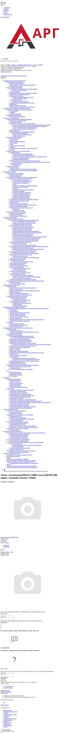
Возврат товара (8, 722)
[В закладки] (2, 679)
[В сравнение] (4, 679)
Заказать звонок (22, 75)
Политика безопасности (10, 718)
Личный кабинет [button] (5, 17)
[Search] (16, 61)
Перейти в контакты (6, 691)
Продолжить (4, 622)
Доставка (6, 9)
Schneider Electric (13, 537)
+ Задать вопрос (5, 647)
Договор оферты (8, 720)
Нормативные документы (10, 711)
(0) (6, 540)
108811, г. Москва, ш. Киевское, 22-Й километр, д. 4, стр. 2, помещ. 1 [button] (25, 65)
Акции (5, 727)
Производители (8, 725)
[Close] (1, 670)
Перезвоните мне (5, 690)
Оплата (6, 13)
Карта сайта (7, 724)
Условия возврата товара (10, 714)
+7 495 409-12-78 (11, 67)
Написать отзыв (5, 553)
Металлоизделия (8, 14)
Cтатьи (5, 11)
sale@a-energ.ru (20, 67)
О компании (7, 7)
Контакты (6, 10)
